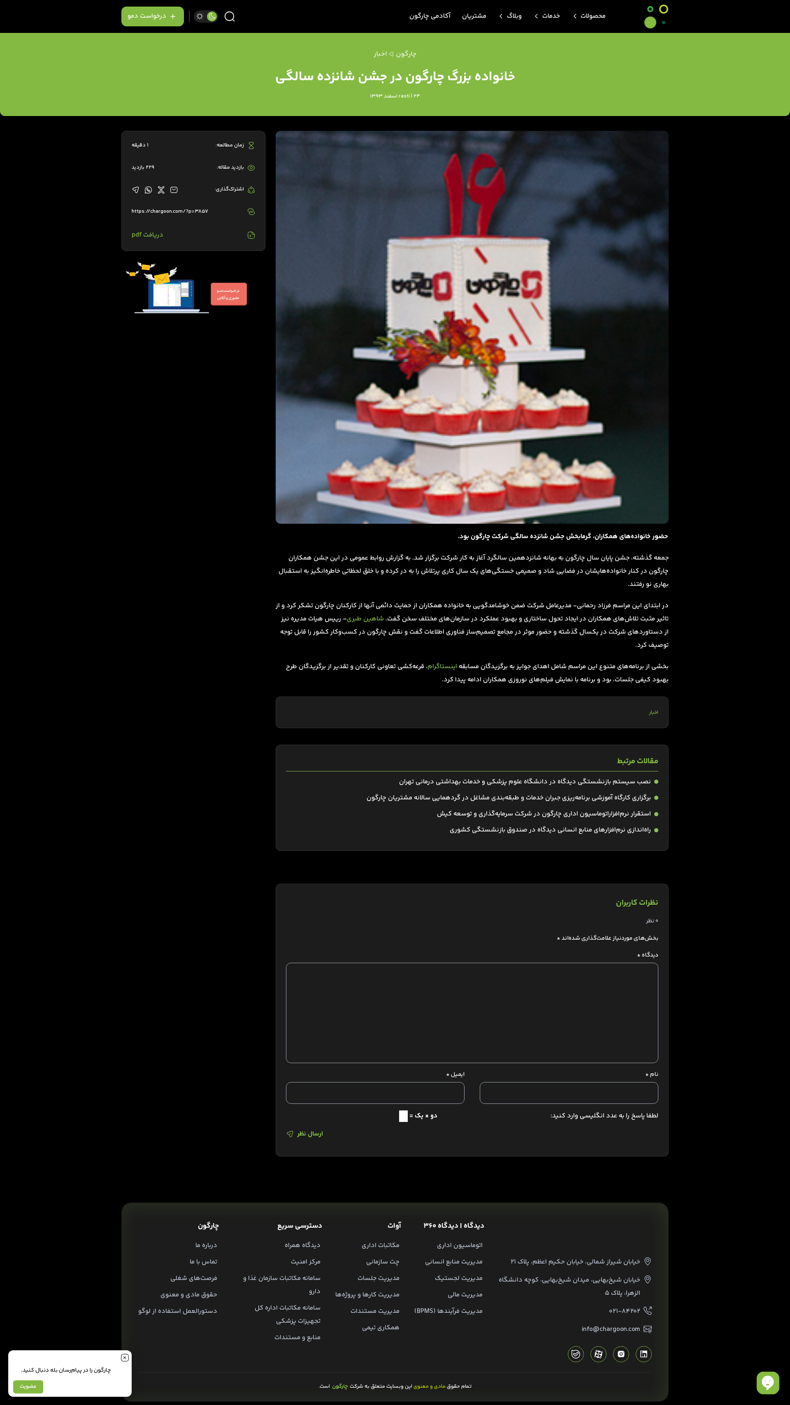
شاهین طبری (365, 619)
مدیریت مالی (465, 1295)
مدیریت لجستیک (459, 1278)
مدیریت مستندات (375, 1311)
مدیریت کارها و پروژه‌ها (367, 1295)
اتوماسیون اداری (460, 1245)
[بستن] (124, 1357)
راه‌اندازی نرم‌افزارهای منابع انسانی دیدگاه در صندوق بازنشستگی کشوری (550, 830)
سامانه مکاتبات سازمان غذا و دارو (282, 1285)
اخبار (653, 712)
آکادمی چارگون (430, 16)
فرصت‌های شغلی (193, 1278)
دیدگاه (647, 955)
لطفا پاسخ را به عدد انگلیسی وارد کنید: (604, 1116)
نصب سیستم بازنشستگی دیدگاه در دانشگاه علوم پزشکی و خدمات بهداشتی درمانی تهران (525, 782)
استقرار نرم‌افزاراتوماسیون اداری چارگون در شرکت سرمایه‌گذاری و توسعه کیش (544, 814)
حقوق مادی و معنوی (188, 1295)
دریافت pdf (147, 235)
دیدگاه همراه (303, 1245)
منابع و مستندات (297, 1338)
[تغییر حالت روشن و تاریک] (206, 16)
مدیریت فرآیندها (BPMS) (448, 1311)
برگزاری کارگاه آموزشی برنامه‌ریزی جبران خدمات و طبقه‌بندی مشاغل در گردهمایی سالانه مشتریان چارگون (509, 798)
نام (651, 1074)
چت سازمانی (383, 1262)
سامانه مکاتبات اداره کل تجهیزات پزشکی (288, 1314)
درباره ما (206, 1245)
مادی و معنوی (430, 1386)
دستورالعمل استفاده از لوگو (177, 1311)
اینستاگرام (442, 667)
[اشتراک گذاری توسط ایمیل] (174, 190)
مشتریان (474, 16)
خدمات (551, 16)
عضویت (28, 1386)
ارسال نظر (310, 1134)
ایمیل (455, 1074)
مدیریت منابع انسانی (454, 1262)
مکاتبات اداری (381, 1245)
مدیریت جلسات (379, 1278)
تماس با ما (203, 1262)
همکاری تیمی (381, 1328)
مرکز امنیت (306, 1262)
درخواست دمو (147, 16)
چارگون (406, 54)
